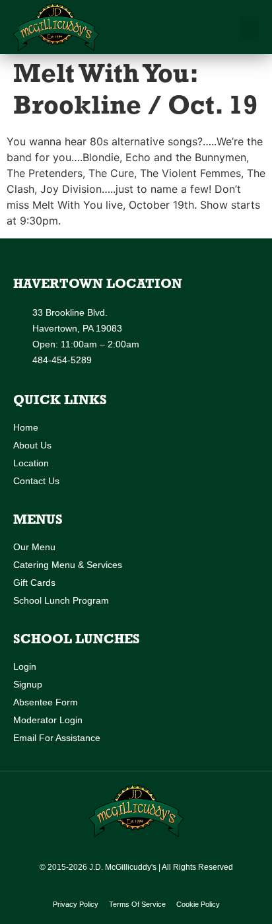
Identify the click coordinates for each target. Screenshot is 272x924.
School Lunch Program (61, 600)
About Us (32, 445)
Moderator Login (48, 720)
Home (25, 427)
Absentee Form (45, 702)
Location (31, 463)
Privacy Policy (75, 904)
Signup (27, 684)
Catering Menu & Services (67, 564)
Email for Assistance (56, 737)
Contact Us (36, 481)
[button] (249, 27)
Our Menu (34, 547)
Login (24, 666)
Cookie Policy (198, 904)
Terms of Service (137, 904)
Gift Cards (34, 582)
